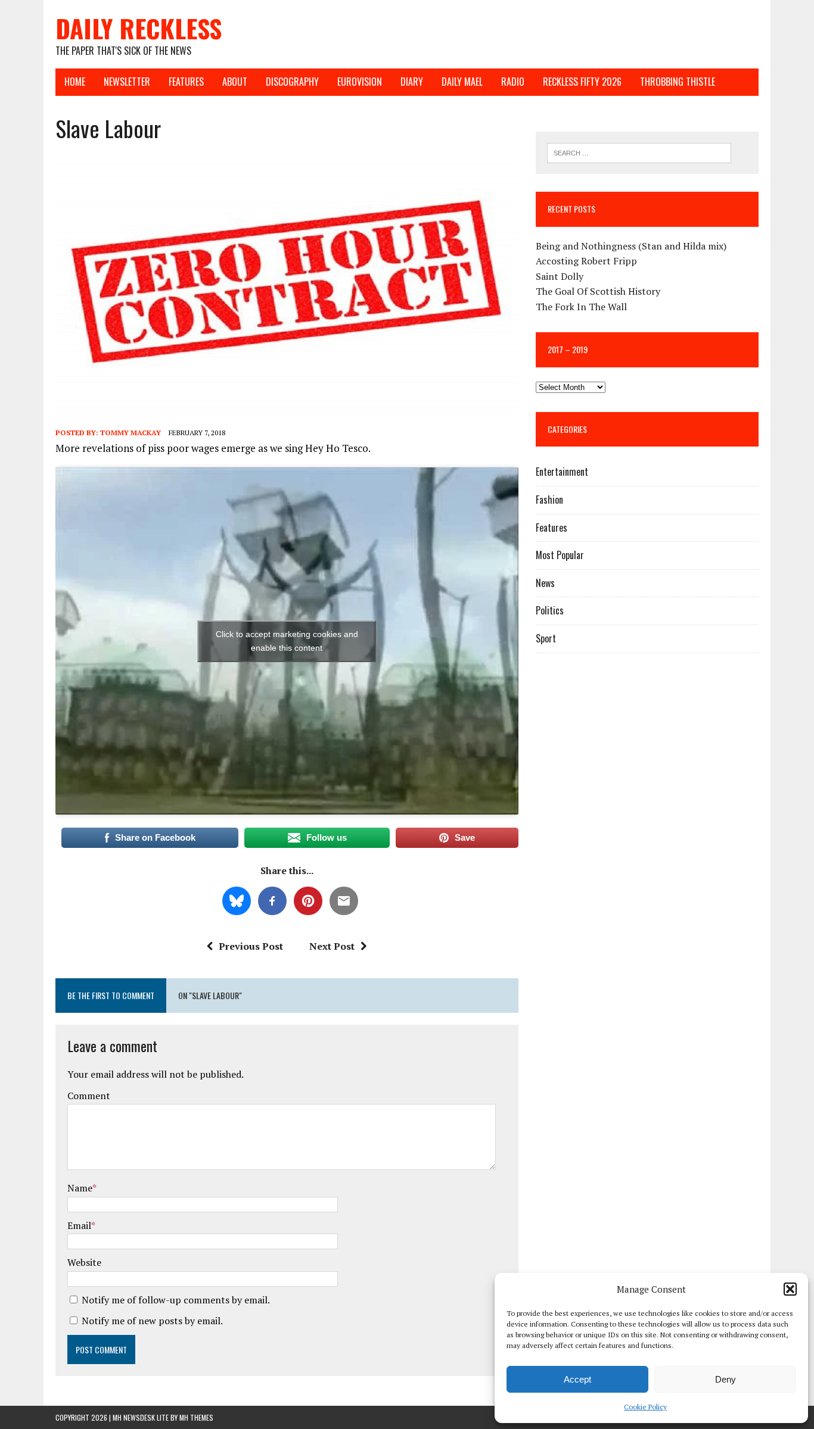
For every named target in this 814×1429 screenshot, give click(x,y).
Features (186, 81)
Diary (411, 81)
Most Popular (560, 555)
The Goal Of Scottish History (598, 291)
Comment (88, 1095)
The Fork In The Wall (581, 306)
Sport (546, 638)
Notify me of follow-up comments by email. (176, 1299)
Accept (577, 1379)
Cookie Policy (645, 1406)
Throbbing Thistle (677, 81)
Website (84, 1262)
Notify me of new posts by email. (152, 1320)
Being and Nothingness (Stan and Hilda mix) (631, 245)
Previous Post (251, 946)
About (234, 81)
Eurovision (359, 81)
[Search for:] (639, 151)
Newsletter (127, 81)
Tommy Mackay (130, 432)
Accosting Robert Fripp (586, 260)
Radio (512, 81)
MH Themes (196, 1417)
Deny (725, 1379)
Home (74, 81)
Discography (292, 81)
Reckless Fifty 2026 (582, 81)
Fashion (549, 499)
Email (79, 1225)
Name (79, 1187)
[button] (790, 1289)
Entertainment (562, 471)
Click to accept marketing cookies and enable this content (287, 641)
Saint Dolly (559, 276)
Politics (550, 610)
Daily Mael (462, 81)
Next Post (332, 946)
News (545, 583)
